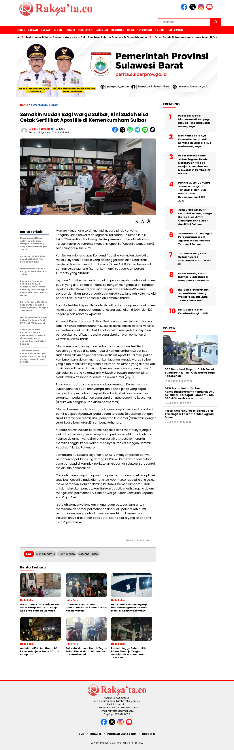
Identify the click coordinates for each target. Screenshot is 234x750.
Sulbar (46, 30)
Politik (160, 30)
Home (21, 30)
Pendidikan (144, 30)
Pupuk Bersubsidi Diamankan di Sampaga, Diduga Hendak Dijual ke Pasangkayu (194, 121)
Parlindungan (67, 554)
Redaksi (95, 734)
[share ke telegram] (138, 131)
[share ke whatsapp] (131, 131)
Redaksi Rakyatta (39, 128)
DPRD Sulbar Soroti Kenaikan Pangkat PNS (193, 311)
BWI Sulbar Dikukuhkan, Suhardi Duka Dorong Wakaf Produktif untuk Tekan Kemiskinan (193, 295)
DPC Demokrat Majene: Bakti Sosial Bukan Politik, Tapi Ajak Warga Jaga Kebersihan (190, 372)
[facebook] (185, 9)
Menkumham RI (45, 554)
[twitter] (193, 9)
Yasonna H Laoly (88, 554)
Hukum (70, 30)
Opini (130, 30)
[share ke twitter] (123, 131)
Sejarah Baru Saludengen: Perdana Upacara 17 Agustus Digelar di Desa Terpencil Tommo (195, 239)
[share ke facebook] (116, 131)
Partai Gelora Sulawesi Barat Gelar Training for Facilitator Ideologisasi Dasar (189, 414)
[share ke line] (146, 131)
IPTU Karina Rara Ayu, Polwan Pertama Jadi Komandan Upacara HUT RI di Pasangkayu (194, 141)
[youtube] (210, 9)
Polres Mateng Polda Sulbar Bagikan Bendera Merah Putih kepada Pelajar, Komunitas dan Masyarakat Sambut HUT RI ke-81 (195, 164)
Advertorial (39, 105)
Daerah (33, 30)
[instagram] (201, 9)
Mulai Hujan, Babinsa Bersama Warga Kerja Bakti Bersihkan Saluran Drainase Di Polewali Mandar (71, 37)
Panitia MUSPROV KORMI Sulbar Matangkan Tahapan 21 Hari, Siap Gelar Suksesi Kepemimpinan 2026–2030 (194, 191)
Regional (117, 30)
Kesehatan (85, 30)
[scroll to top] (224, 744)
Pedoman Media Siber (121, 734)
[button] (137, 222)
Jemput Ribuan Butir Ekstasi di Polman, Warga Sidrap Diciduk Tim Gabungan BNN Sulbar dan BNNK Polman (195, 217)
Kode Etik (148, 734)
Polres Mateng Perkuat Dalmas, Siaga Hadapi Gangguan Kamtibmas (193, 277)
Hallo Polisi (175, 30)
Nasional (101, 30)
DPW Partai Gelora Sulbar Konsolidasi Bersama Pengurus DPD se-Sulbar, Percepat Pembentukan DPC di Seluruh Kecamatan (189, 393)
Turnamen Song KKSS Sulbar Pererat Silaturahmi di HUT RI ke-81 (194, 259)
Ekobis (58, 30)
